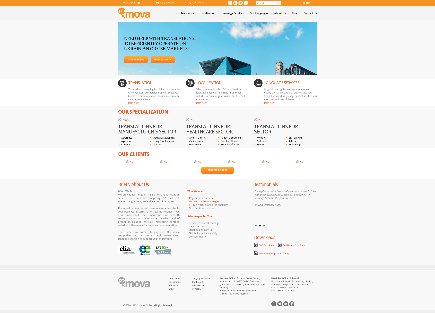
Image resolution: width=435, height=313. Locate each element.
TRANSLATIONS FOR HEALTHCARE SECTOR (209, 129)
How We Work (199, 285)
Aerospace (126, 137)
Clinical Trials (196, 141)
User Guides (195, 144)
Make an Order (135, 59)
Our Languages (259, 13)
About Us (280, 13)
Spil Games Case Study (294, 245)
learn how (133, 102)
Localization (208, 13)
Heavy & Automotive (163, 141)
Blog (295, 13)
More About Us (162, 59)
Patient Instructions (231, 137)
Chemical (125, 144)
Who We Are (195, 191)
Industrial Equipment (164, 137)
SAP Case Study (266, 245)
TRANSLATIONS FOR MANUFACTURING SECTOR (147, 129)
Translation (188, 13)
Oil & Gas (157, 144)
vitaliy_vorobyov (167, 3)
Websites (261, 137)
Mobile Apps (295, 144)
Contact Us (310, 13)
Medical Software (230, 144)
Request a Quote (217, 170)
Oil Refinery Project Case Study (274, 253)
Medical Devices (197, 137)
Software (262, 141)
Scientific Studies (229, 141)
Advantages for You (199, 216)
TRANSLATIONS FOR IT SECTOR (278, 129)
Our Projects (198, 282)
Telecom (293, 141)
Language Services (232, 13)
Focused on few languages (204, 201)
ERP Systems (295, 137)
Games (260, 144)
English (306, 3)
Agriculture (127, 141)
